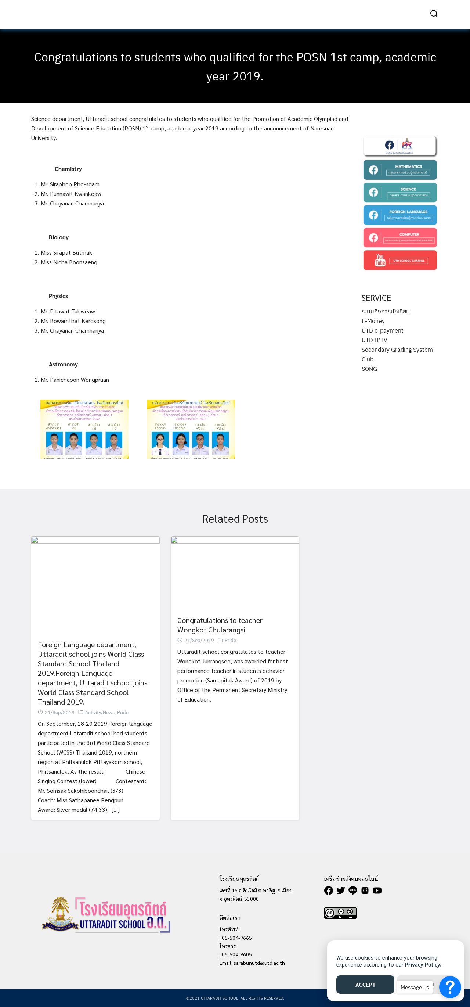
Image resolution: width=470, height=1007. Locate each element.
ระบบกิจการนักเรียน (386, 311)
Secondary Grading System (397, 349)
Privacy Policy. (423, 964)
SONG (369, 368)
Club (367, 359)
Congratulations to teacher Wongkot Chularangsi (220, 624)
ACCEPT (365, 984)
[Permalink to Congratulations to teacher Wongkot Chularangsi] (235, 571)
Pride (123, 712)
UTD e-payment (383, 330)
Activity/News (100, 712)
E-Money (373, 320)
